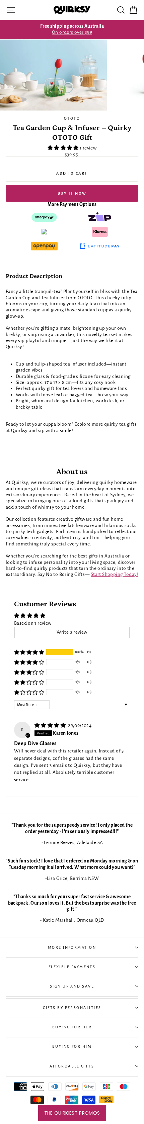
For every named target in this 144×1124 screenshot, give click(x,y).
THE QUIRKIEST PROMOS (72, 1113)
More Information (72, 947)
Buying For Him (72, 1046)
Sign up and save (72, 986)
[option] (72, 29)
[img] (50, 725)
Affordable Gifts (72, 1066)
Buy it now (72, 193)
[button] (64, 147)
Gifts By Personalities (72, 1008)
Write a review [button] (72, 632)
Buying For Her (72, 1027)
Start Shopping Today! (114, 574)
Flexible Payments (72, 967)
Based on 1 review (33, 623)
